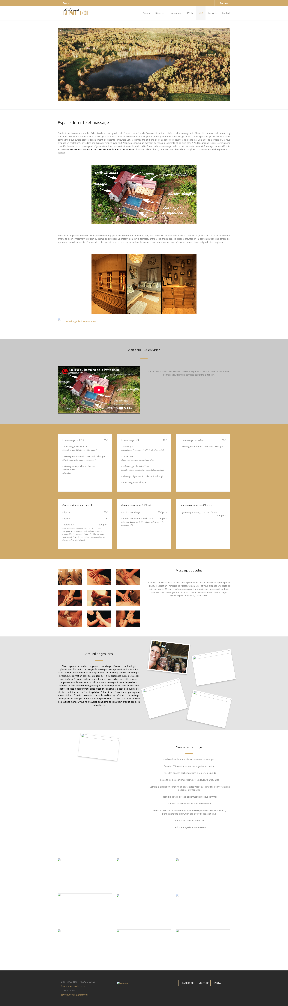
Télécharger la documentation (80, 321)
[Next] (230, 64)
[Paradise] (76, 11)
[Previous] (57, 64)
